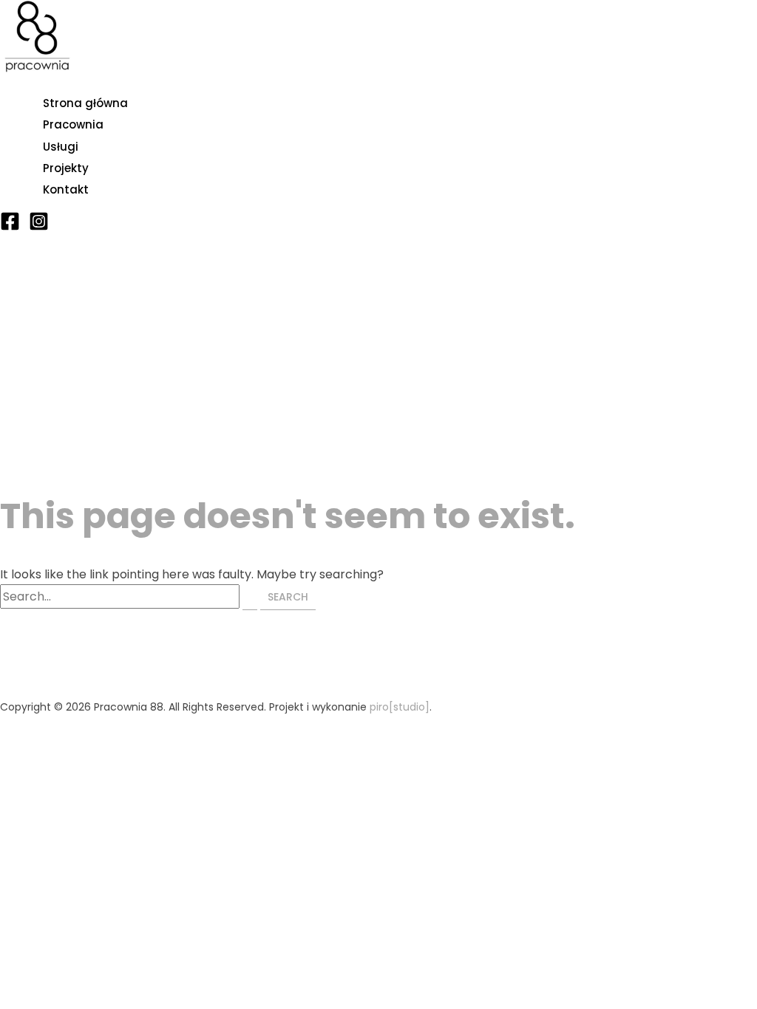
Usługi (60, 146)
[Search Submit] (249, 597)
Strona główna (85, 103)
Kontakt (66, 189)
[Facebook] (10, 227)
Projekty (66, 168)
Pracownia (73, 124)
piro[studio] (400, 707)
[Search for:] (130, 596)
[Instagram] (39, 227)
